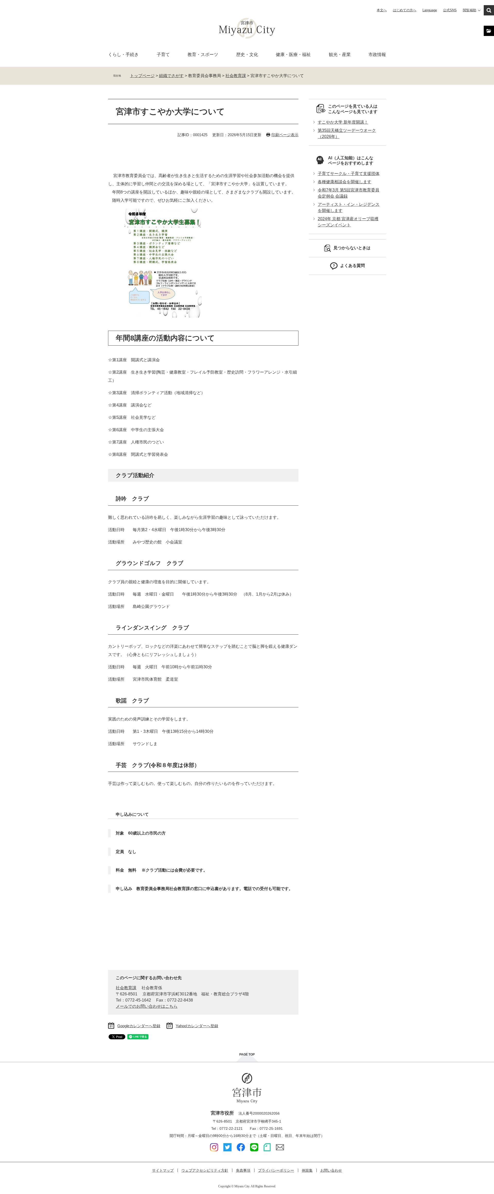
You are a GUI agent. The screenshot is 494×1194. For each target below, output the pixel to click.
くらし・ (123, 54)
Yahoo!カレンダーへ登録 (197, 1026)
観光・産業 (340, 54)
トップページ (142, 75)
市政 (377, 54)
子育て (163, 54)
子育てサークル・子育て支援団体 (349, 173)
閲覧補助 (469, 10)
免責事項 (243, 1170)
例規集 (307, 1170)
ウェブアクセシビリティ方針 (204, 1170)
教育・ (203, 54)
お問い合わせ (331, 1170)
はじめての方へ (404, 10)
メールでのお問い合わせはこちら (147, 1006)
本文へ (382, 10)
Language (429, 10)
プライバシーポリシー (276, 1170)
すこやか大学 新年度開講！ (343, 122)
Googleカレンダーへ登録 (138, 1026)
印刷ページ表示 (284, 135)
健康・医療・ (293, 54)
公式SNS (450, 10)
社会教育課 (235, 75)
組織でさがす (171, 75)
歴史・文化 (247, 54)
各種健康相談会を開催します (344, 182)
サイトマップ (163, 1170)
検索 (489, 10)
